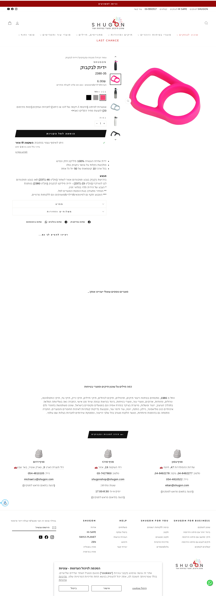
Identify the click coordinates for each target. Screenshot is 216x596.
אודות (93, 527)
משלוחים (123, 527)
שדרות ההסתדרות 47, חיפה (179, 467)
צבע (100, 91)
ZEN (93, 542)
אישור (106, 588)
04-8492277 (185, 473)
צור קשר (138, 9)
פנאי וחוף (27, 34)
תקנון (166, 532)
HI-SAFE (91, 532)
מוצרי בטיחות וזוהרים (155, 34)
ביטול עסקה (121, 532)
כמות (103, 118)
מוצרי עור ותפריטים (56, 34)
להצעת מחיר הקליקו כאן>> (86, 110)
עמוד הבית (101, 57)
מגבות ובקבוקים (86, 57)
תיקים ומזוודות (121, 34)
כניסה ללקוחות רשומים (158, 527)
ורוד (103, 97)
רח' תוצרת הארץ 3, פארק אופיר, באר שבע (40, 467)
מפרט (59, 204)
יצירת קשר (122, 547)
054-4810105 (36, 473)
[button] (4, 503)
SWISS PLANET (87, 537)
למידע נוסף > (21, 152)
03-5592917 (151, 9)
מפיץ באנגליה (89, 547)
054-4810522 (174, 479)
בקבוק (93, 179)
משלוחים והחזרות (59, 211)
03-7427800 (104, 473)
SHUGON (100, 62)
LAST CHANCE (108, 40)
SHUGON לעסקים (199, 9)
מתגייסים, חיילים (90, 34)
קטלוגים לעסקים (202, 547)
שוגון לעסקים (188, 34)
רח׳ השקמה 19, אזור (110, 467)
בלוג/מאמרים (163, 547)
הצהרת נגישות (120, 537)
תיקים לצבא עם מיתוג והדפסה (196, 542)
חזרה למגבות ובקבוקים (106, 434)
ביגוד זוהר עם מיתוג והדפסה (196, 532)
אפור (96, 97)
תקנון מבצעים (162, 537)
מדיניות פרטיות (161, 542)
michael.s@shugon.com (39, 479)
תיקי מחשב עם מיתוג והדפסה (196, 537)
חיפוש (124, 542)
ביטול (74, 588)
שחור (89, 97)
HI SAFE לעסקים (178, 9)
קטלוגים (163, 9)
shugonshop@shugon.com (108, 479)
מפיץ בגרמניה (89, 551)
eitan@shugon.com (177, 485)
